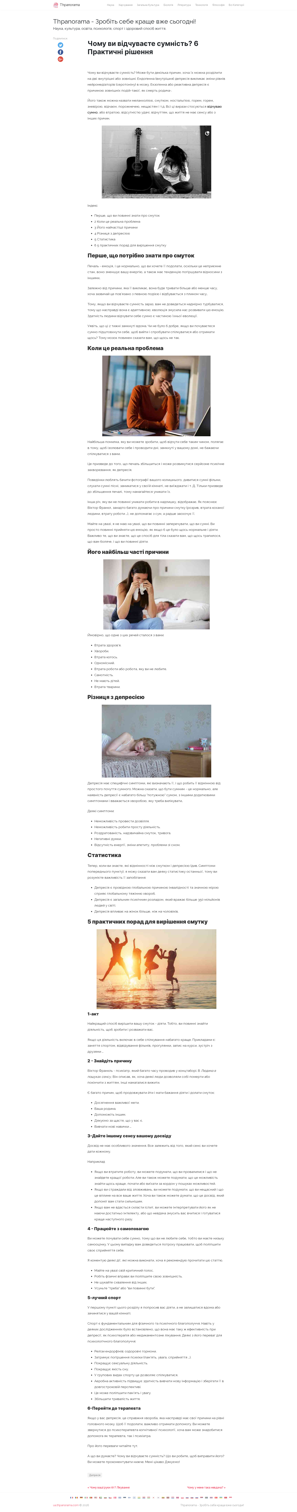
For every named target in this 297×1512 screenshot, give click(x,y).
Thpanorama (69, 5)
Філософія (218, 4)
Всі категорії (236, 4)
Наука (110, 4)
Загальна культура (148, 4)
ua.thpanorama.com (66, 1505)
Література (184, 4)
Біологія (168, 4)
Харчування (126, 4)
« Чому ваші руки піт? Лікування (108, 1487)
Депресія (94, 1475)
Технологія (201, 4)
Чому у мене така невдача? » (206, 1487)
